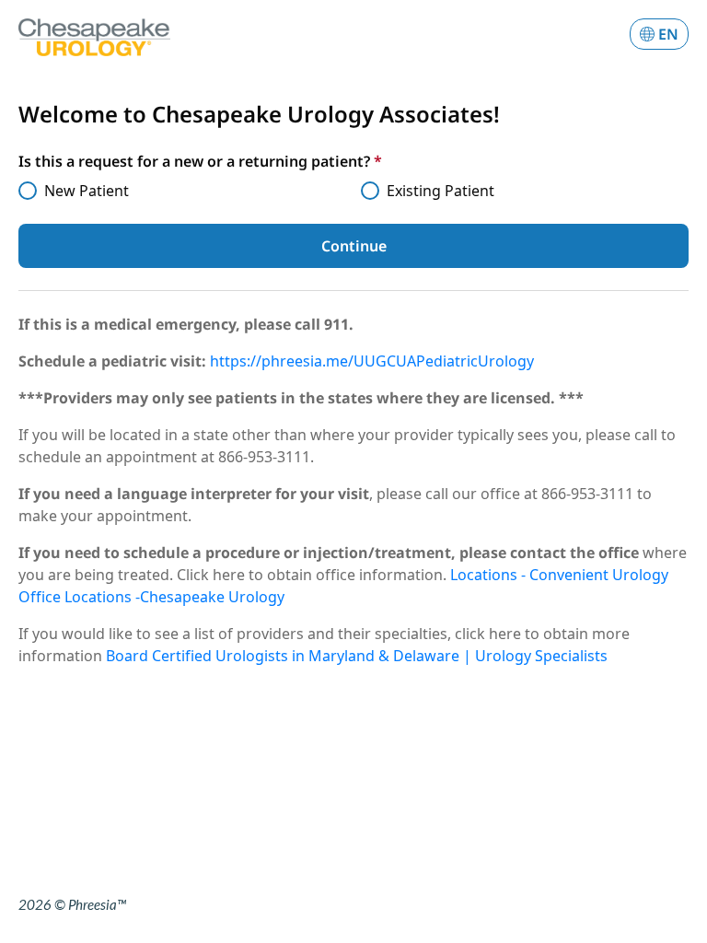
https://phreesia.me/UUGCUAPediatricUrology (372, 361)
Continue (354, 246)
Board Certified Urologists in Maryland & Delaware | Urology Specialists (357, 656)
